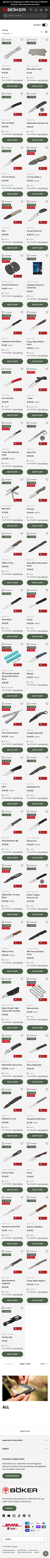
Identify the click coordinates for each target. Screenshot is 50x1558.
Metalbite (6, 69)
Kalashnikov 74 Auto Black (11, 896)
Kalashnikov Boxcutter (12, 1065)
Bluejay (30, 673)
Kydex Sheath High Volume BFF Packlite (11, 1009)
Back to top (25, 1431)
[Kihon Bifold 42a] (37, 1048)
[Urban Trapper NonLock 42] (37, 878)
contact (9, 1508)
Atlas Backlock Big (10, 841)
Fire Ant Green (8, 177)
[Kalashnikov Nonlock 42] (37, 106)
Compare (37, 25)
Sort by (5, 30)
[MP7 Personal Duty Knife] (37, 934)
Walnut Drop (7, 563)
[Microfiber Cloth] (37, 52)
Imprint (36, 1552)
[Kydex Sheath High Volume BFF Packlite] (12, 991)
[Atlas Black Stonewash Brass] (37, 546)
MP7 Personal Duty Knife (35, 952)
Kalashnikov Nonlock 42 (37, 123)
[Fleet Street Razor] (12, 716)
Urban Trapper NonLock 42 (33, 896)
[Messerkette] (37, 991)
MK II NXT (6, 509)
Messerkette (33, 1008)
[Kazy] (12, 214)
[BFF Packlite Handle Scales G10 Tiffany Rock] (12, 656)
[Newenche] (37, 824)
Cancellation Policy (8, 1552)
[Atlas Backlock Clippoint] (12, 1264)
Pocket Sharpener (10, 285)
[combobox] (25, 15)
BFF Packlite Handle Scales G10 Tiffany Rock (11, 676)
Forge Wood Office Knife (35, 343)
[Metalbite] (12, 52)
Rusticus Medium (35, 1227)
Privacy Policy (33, 1550)
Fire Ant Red (7, 398)
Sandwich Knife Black (11, 341)
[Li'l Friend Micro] (37, 160)
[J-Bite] (37, 381)
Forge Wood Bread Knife (10, 453)
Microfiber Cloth (34, 69)
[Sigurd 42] (37, 435)
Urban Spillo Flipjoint (36, 1281)
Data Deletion (22, 1550)
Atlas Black (7, 619)
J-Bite (30, 398)
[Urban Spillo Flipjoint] (37, 1264)
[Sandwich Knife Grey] (37, 1102)
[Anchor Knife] (12, 1156)
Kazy (4, 231)
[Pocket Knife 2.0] (37, 214)
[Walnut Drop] (12, 546)
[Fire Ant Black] (12, 106)
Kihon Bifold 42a (34, 1065)
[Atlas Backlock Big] (12, 824)
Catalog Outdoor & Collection (35, 286)
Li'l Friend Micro (34, 177)
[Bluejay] (37, 657)
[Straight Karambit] (37, 716)
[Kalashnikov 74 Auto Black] (12, 878)
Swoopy (30, 509)
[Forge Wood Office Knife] (37, 325)
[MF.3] (12, 770)
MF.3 (4, 787)
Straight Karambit (35, 733)
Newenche (32, 841)
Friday (30, 619)
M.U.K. (29, 1173)
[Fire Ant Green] (12, 160)
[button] (41, 9)
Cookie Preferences (8, 1550)
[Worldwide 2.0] (37, 770)
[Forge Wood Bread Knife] (12, 435)
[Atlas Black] (12, 602)
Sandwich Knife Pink (11, 1226)
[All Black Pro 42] (12, 1102)
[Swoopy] (37, 492)
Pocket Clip (7, 1337)
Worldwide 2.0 (33, 787)
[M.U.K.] (37, 1156)
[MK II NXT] (12, 492)
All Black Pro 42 (9, 1119)
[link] (9, 1363)
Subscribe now (12, 1476)
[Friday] (37, 603)
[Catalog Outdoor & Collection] (37, 268)
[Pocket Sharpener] (12, 268)
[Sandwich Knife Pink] (12, 1210)
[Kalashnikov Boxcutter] (12, 1048)
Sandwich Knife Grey (36, 1119)
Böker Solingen (12, 1546)
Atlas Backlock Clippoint (8, 1282)
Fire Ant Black (8, 123)
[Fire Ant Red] (12, 381)
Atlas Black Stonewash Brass (37, 564)
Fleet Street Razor (10, 733)
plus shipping (18, 80)
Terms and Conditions (24, 1552)
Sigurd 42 (31, 452)
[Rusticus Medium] (37, 1210)
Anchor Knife (8, 1173)
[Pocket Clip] (12, 1320)
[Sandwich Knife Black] (12, 324)
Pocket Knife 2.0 (34, 231)
